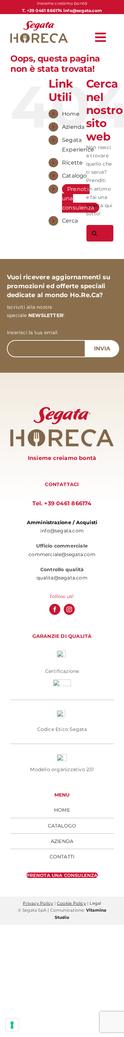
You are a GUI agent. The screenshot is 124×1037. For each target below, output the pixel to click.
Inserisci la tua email (32, 332)
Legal (95, 903)
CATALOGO (62, 826)
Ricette (72, 162)
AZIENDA (62, 841)
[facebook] (54, 609)
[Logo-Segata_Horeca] (39, 23)
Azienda (73, 127)
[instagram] (69, 609)
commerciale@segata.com (62, 554)
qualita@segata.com (62, 578)
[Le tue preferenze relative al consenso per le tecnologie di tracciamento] (12, 1025)
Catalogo (74, 175)
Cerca (70, 220)
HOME (62, 810)
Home (71, 114)
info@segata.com (82, 10)
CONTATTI (62, 857)
